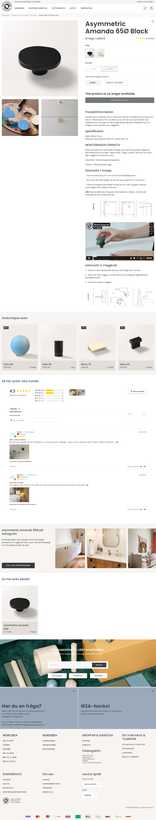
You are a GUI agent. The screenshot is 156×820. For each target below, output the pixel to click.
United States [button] (90, 784)
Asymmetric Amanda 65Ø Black (20, 461)
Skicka (99, 665)
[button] (141, 466)
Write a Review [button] (138, 391)
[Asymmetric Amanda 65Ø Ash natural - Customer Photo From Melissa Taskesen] (73, 392)
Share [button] (14, 466)
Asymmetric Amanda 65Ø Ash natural (22, 504)
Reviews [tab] (14, 409)
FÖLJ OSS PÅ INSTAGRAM (18, 565)
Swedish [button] (87, 795)
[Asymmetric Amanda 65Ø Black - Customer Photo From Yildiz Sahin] (81, 392)
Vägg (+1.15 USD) (114, 82)
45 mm (93, 69)
